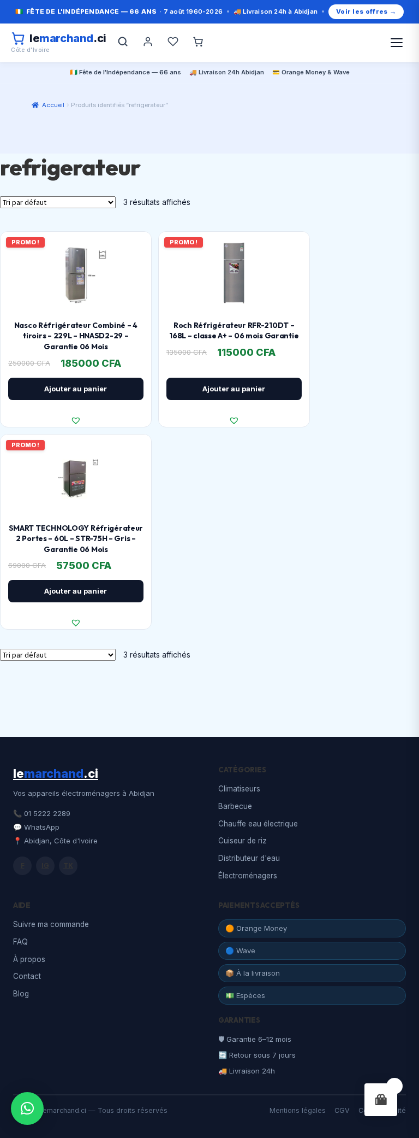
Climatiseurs (239, 788)
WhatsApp (41, 827)
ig (45, 865)
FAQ (20, 941)
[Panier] (198, 42)
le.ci (55, 773)
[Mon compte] (148, 42)
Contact (27, 976)
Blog (21, 993)
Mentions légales (298, 1110)
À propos (29, 959)
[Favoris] (173, 42)
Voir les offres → (366, 11)
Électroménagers (247, 875)
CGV (342, 1110)
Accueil (53, 105)
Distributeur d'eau (249, 858)
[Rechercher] (123, 42)
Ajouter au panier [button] (75, 388)
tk (68, 865)
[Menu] (396, 42)
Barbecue (235, 806)
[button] (76, 420)
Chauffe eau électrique (258, 823)
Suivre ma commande (51, 924)
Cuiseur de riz (242, 840)
